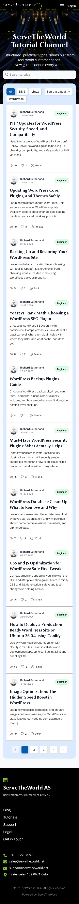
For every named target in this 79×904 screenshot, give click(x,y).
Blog (7, 810)
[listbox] (59, 91)
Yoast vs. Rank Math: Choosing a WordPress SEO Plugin (39, 316)
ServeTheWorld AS (27, 787)
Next (63, 750)
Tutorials (10, 817)
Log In (72, 5)
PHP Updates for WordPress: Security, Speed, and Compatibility (36, 129)
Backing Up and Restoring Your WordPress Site (38, 255)
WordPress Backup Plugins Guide (34, 382)
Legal (7, 832)
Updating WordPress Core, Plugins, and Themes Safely (35, 193)
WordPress (16, 98)
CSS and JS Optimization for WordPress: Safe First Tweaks (36, 566)
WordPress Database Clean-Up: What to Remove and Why (39, 505)
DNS (22, 91)
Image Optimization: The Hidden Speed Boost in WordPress (33, 697)
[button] (62, 6)
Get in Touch (13, 839)
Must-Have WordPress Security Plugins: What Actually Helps (38, 443)
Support (9, 825)
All (11, 91)
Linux (35, 91)
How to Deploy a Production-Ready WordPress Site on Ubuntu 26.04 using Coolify (37, 630)
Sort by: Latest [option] (56, 91)
